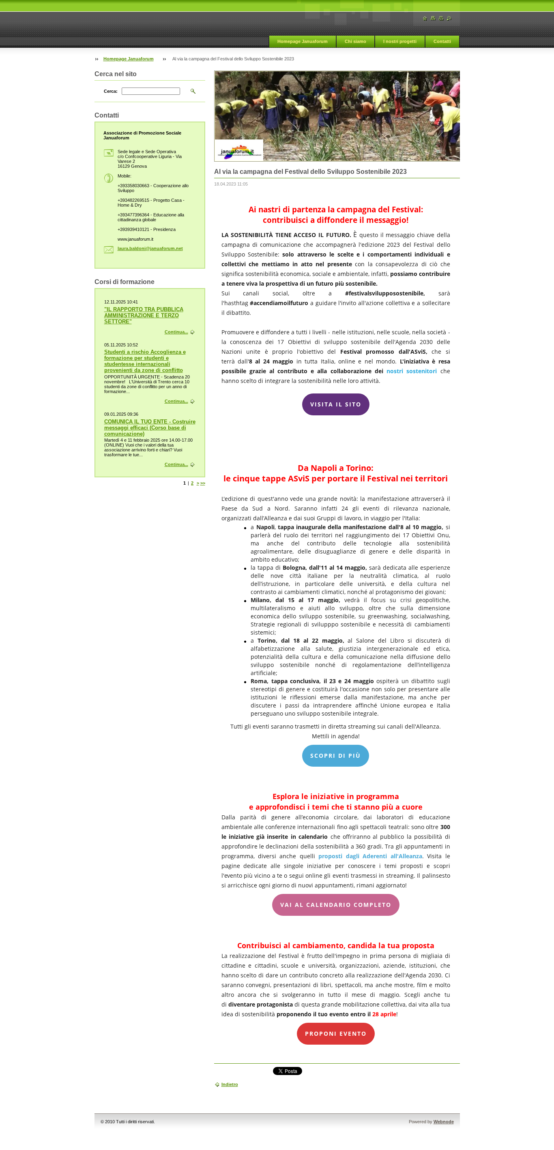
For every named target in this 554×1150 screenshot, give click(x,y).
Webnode (444, 1121)
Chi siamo (355, 41)
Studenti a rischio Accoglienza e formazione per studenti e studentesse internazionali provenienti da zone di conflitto (145, 361)
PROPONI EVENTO (336, 1034)
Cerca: (111, 91)
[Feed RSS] (449, 18)
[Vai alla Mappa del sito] (433, 18)
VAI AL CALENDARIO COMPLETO (335, 905)
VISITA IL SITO (335, 404)
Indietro (229, 1084)
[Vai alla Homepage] (425, 18)
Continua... (176, 331)
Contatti (442, 41)
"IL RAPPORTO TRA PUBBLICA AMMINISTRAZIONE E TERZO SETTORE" (143, 315)
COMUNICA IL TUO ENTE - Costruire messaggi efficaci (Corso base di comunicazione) (149, 428)
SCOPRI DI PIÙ (335, 756)
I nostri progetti (400, 41)
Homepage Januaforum (302, 41)
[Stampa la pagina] (441, 18)
